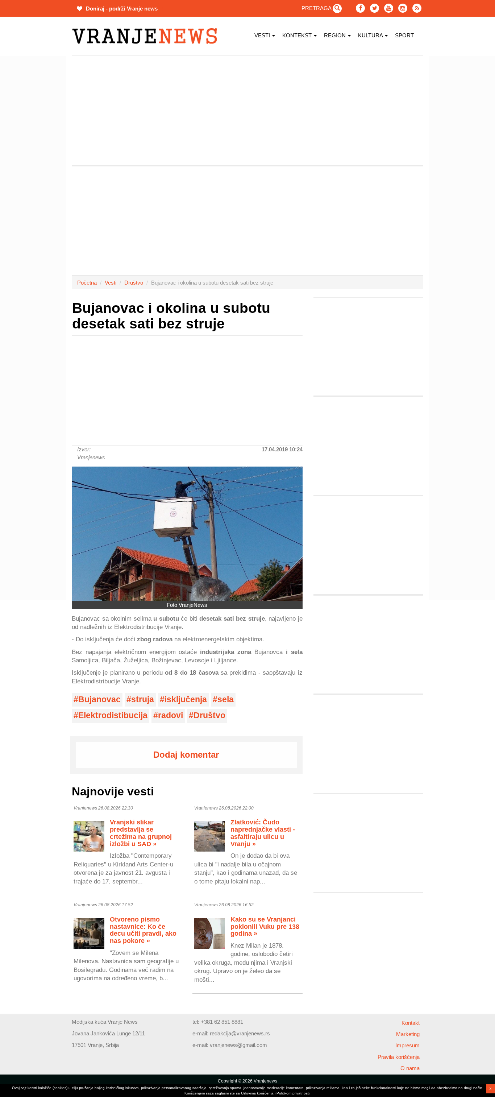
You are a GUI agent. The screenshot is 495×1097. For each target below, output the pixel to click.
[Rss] (416, 8)
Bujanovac (99, 699)
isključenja (186, 699)
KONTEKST (297, 35)
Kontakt (411, 1023)
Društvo (133, 283)
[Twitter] (374, 8)
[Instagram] (402, 8)
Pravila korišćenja (399, 1057)
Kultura (371, 35)
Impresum (407, 1045)
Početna (87, 283)
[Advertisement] (37, 165)
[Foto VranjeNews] (187, 534)
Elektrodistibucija (112, 715)
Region (335, 35)
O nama (410, 1068)
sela (225, 699)
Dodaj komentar (186, 754)
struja (142, 699)
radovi (170, 715)
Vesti (262, 35)
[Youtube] (388, 8)
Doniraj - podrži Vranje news (121, 8)
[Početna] (147, 36)
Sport (404, 35)
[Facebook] (360, 8)
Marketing (408, 1034)
